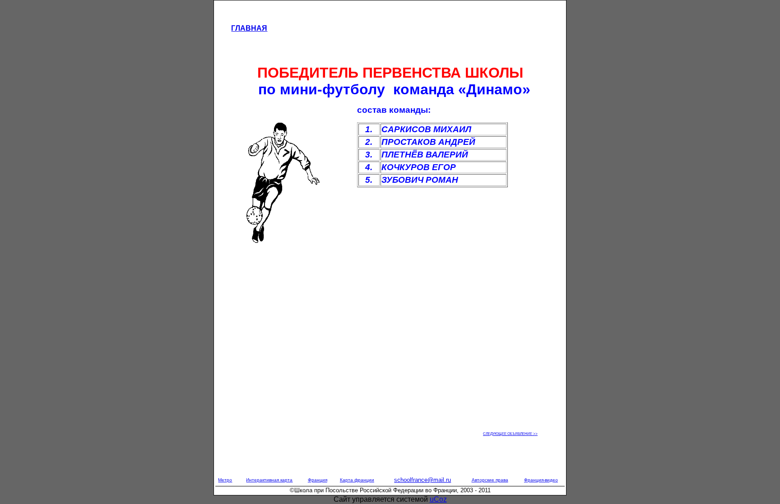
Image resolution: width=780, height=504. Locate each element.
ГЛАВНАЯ (249, 28)
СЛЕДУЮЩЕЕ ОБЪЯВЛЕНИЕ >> (510, 434)
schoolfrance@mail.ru (422, 479)
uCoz (438, 499)
